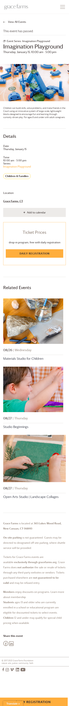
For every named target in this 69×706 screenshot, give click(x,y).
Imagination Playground (17, 166)
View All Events (16, 22)
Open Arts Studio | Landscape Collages (31, 497)
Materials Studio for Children (23, 358)
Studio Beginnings (15, 427)
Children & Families (17, 176)
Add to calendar (36, 212)
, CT (13, 201)
